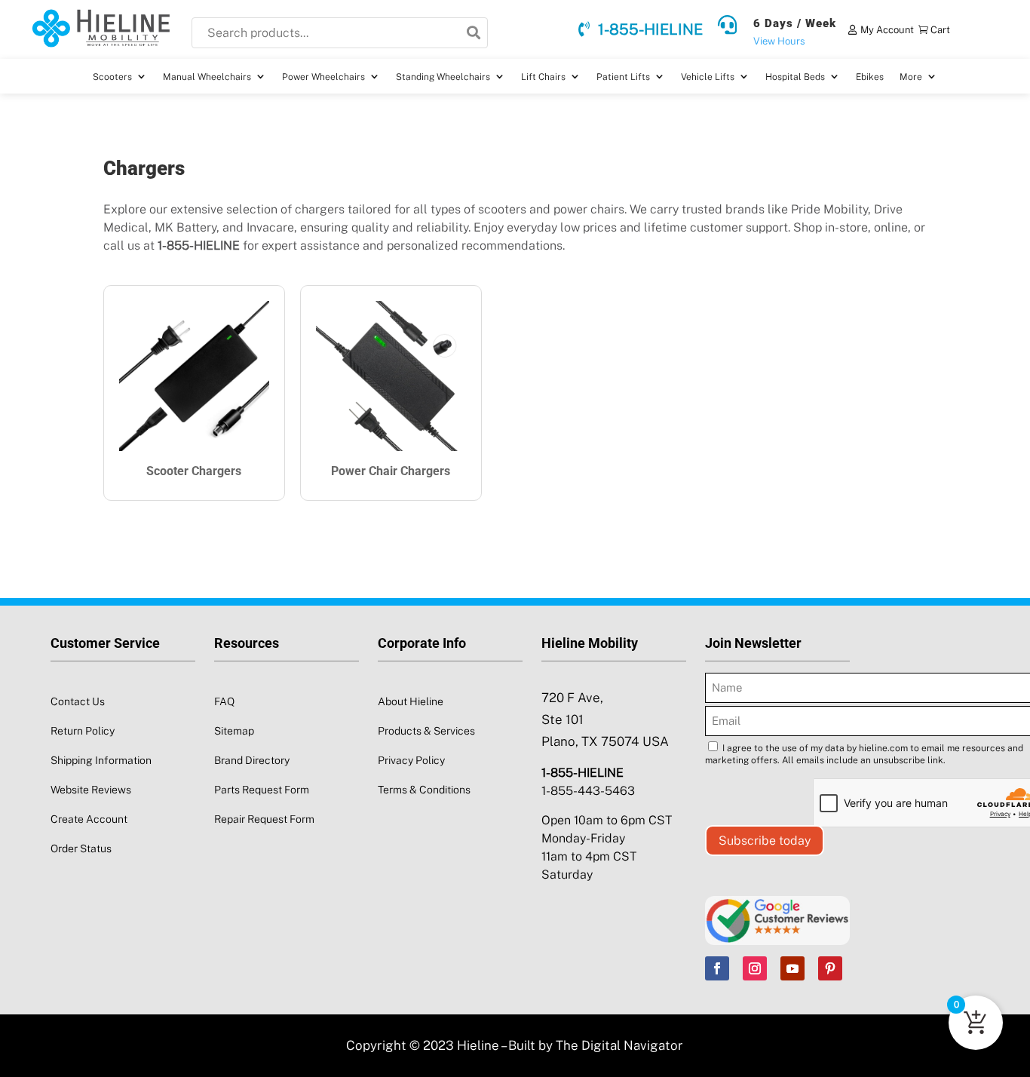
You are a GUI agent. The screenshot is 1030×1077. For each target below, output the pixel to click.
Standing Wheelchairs (443, 77)
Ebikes (870, 77)
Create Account (89, 819)
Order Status (81, 848)
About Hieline (410, 701)
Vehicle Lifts (707, 77)
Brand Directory (252, 760)
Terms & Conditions (424, 790)
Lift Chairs (543, 77)
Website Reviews (91, 790)
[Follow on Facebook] (717, 968)
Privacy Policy (411, 760)
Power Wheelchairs (323, 77)
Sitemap (234, 731)
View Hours (779, 41)
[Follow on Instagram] (755, 968)
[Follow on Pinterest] (830, 968)
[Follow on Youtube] (792, 968)
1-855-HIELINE (650, 29)
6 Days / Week (794, 23)
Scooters (112, 77)
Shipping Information (101, 760)
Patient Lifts (623, 77)
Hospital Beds (795, 77)
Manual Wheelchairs (207, 77)
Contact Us (78, 701)
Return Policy (83, 731)
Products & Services (426, 731)
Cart (940, 29)
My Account (887, 29)
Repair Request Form (264, 819)
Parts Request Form (261, 790)
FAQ (224, 701)
